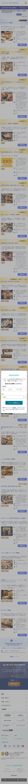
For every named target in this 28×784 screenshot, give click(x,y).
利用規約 (14, 407)
